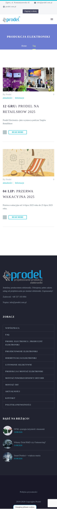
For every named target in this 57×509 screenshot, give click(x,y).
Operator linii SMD (33, 96)
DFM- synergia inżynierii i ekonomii (29, 429)
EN (26, 106)
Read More (17, 132)
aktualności (7, 98)
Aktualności (30, 59)
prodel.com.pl (11, 7)
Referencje (29, 63)
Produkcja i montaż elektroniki (24, 371)
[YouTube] (12, 11)
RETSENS (29, 69)
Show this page (31, 36)
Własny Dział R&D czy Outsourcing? (30, 442)
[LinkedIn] (8, 11)
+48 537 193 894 (19, 297)
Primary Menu (51, 19)
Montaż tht (29, 46)
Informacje (19, 98)
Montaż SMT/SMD (33, 43)
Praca (27, 76)
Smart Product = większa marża (27, 455)
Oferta (27, 23)
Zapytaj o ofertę (31, 11)
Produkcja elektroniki (33, 33)
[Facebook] (4, 11)
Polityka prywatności (18, 405)
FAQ (27, 66)
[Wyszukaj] (39, 109)
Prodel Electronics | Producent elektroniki (24, 343)
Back (27, 26)
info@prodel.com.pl (44, 3)
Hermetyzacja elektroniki (35, 53)
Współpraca (29, 56)
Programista (29, 86)
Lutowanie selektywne (34, 49)
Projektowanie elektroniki (35, 29)
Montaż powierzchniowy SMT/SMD (24, 378)
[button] (5, 132)
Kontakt (28, 73)
